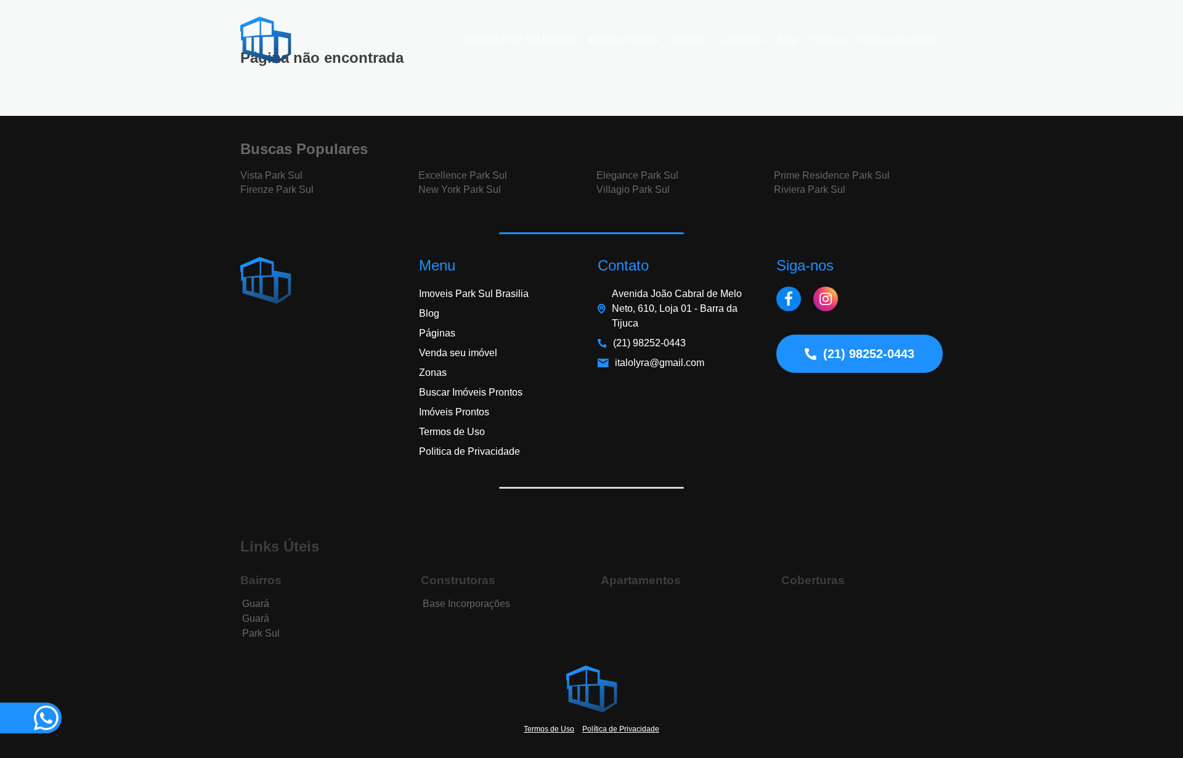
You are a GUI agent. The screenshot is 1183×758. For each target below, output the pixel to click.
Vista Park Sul (271, 175)
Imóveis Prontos (623, 40)
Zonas (433, 372)
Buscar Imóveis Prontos (470, 392)
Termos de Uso (452, 431)
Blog (787, 40)
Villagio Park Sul (633, 189)
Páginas (828, 40)
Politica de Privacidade (469, 451)
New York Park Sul (459, 189)
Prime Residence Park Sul (832, 175)
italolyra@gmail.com (659, 362)
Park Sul (261, 633)
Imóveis (687, 40)
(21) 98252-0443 (649, 343)
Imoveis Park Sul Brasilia (520, 40)
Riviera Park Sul (809, 189)
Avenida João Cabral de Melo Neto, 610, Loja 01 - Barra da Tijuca (677, 308)
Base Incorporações (466, 603)
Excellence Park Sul (462, 175)
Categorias (741, 40)
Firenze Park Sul (277, 189)
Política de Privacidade (620, 729)
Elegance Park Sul (637, 175)
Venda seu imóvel (897, 40)
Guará (255, 603)
